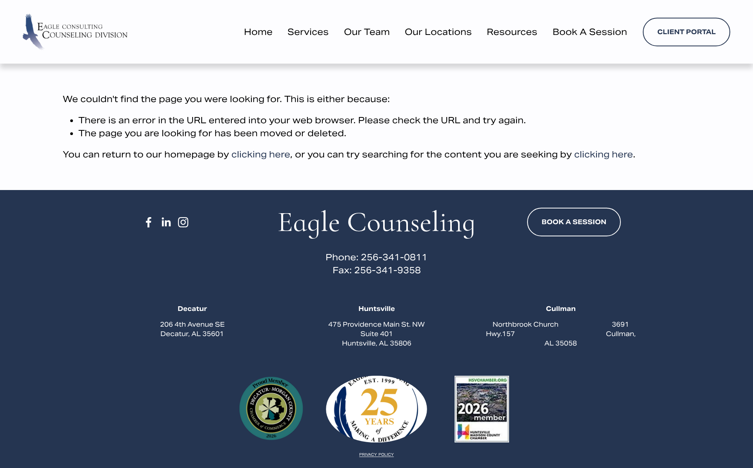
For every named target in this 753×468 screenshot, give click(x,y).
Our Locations (438, 31)
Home (258, 31)
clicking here (260, 154)
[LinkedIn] (165, 222)
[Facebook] (148, 222)
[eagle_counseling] (183, 222)
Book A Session (590, 31)
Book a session (574, 222)
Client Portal (686, 32)
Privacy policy (376, 455)
